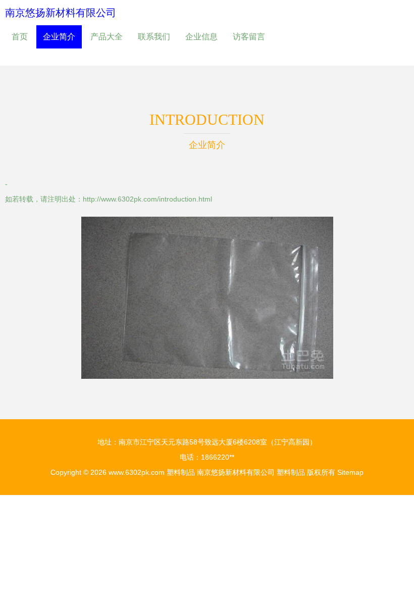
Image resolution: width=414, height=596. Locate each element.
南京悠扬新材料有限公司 (60, 12)
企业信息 (201, 36)
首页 (20, 36)
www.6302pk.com (137, 472)
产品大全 (106, 36)
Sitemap (350, 472)
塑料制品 (181, 472)
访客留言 (249, 36)
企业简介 (59, 36)
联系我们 (154, 36)
